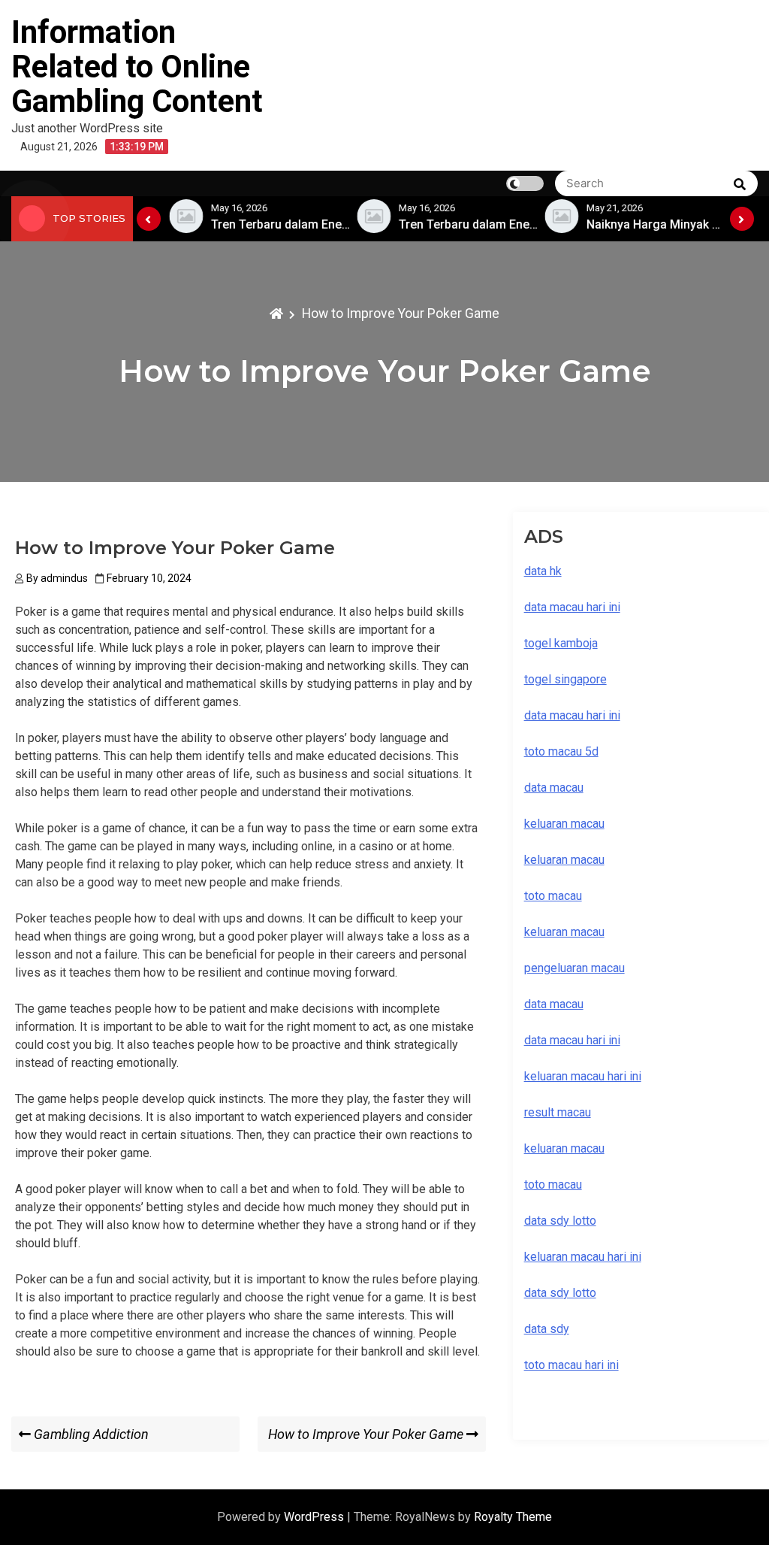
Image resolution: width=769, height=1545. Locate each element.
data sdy (546, 1329)
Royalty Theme (513, 1517)
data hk (543, 571)
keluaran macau (564, 1148)
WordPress (315, 1517)
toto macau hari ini (571, 1365)
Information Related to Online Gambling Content (137, 67)
